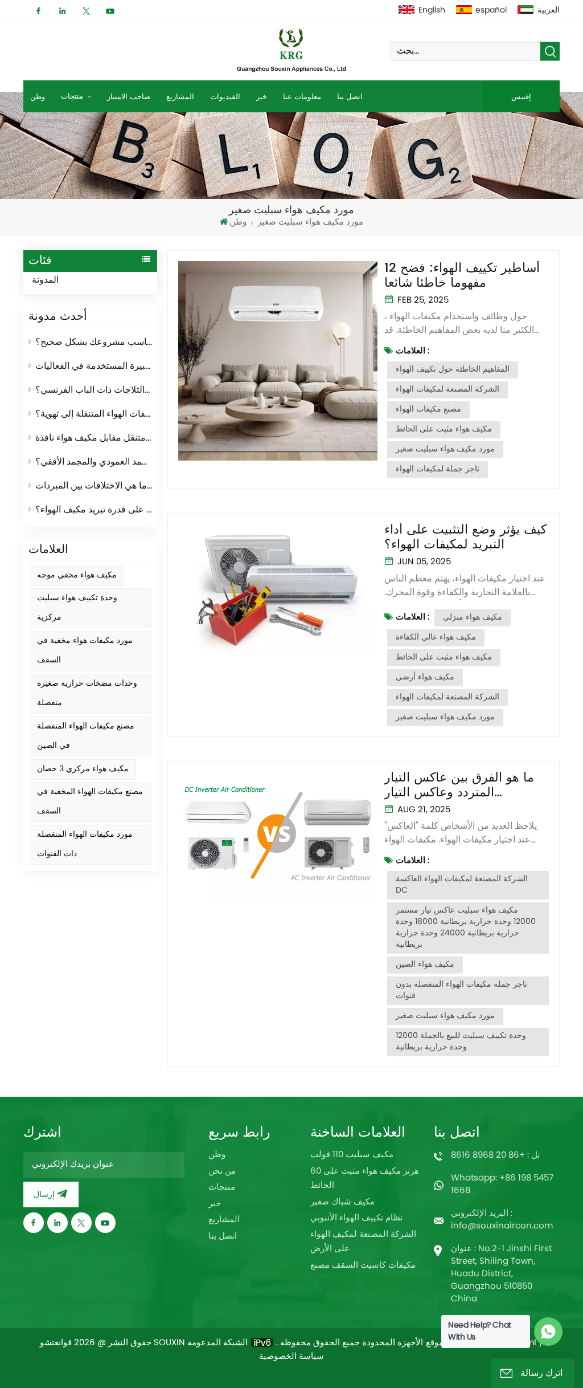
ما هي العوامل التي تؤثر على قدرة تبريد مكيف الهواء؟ (94, 510)
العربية (548, 10)
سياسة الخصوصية (291, 1357)
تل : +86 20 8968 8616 (495, 1156)
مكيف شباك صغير (342, 1202)
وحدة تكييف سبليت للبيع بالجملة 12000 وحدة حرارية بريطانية (461, 1041)
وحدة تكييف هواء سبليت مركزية (77, 608)
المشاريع (180, 96)
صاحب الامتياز (128, 96)
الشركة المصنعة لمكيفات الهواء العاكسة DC (462, 885)
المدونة (45, 280)
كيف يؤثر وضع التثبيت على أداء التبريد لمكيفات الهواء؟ (465, 537)
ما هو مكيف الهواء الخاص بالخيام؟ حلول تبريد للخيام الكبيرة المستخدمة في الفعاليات (94, 366)
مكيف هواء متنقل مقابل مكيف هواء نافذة (94, 438)
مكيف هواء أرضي (425, 677)
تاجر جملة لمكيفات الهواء (437, 469)
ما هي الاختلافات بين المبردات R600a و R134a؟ (94, 486)
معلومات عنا (302, 96)
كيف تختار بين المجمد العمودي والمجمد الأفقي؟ (94, 462)
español (491, 10)
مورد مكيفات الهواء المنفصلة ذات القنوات (85, 844)
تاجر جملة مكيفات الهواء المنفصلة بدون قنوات (461, 990)
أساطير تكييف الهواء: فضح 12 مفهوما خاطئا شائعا (462, 276)
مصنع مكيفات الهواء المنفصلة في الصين (85, 736)
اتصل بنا (350, 96)
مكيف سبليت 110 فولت (351, 1155)
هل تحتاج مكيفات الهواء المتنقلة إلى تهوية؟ (94, 414)
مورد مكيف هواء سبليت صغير (445, 449)
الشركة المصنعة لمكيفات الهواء (447, 389)
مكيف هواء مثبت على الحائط (444, 429)
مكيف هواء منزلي (472, 617)
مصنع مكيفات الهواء (428, 409)
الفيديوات (225, 96)
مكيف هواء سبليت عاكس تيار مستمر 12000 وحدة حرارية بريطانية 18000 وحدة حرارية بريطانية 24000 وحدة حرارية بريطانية (466, 927)
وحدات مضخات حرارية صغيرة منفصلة (87, 693)
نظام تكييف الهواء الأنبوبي (356, 1218)
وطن (37, 96)
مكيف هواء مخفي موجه (77, 575)
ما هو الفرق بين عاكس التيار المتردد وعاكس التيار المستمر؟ (459, 785)
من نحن (222, 1172)
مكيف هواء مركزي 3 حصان (83, 769)
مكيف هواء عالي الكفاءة (436, 637)
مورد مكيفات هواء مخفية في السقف (85, 650)
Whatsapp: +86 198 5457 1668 (502, 1184)
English (431, 10)
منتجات (73, 95)
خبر (261, 96)
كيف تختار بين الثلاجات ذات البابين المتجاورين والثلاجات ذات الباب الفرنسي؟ (94, 390)
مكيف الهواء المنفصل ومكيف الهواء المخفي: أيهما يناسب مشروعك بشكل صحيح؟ (94, 342)
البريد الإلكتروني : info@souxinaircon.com (502, 1220)
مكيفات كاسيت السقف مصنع (363, 1266)
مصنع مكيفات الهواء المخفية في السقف (90, 801)
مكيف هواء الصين (425, 964)
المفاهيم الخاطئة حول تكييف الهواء (453, 369)
